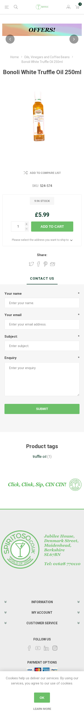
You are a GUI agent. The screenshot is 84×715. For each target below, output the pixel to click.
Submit (42, 409)
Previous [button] (10, 39)
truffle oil (39, 456)
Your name (13, 294)
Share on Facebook (38, 263)
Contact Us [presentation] (42, 279)
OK (42, 698)
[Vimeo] (46, 648)
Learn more (42, 709)
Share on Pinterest (45, 263)
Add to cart (52, 226)
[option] (42, 30)
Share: (42, 255)
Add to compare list (45, 173)
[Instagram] (54, 648)
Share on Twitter (31, 263)
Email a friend (52, 263)
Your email (13, 315)
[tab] (42, 278)
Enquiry (10, 358)
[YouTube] (37, 648)
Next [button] (73, 39)
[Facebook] (29, 648)
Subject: (11, 336)
